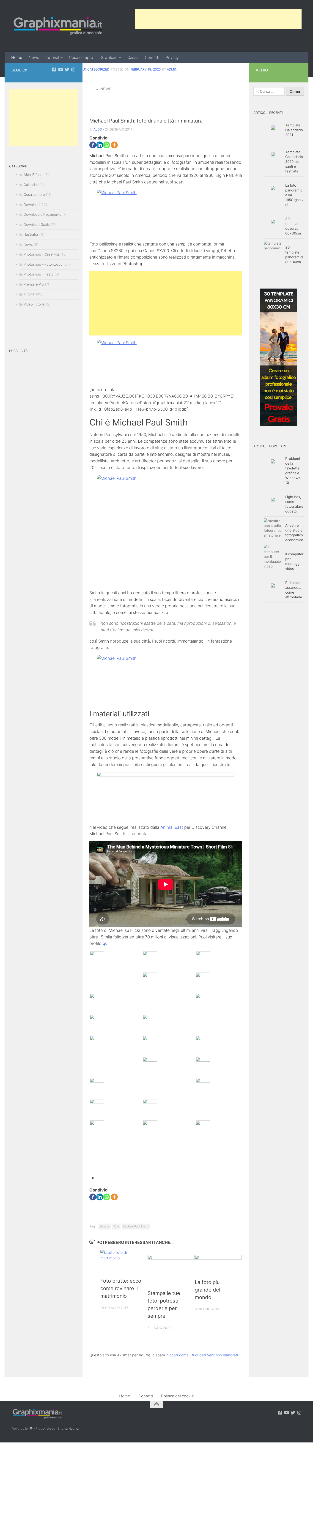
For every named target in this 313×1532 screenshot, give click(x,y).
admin (172, 69)
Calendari (31, 185)
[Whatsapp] (106, 145)
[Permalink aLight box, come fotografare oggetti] (273, 499)
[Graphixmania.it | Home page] (57, 26)
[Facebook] (92, 145)
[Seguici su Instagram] (73, 69)
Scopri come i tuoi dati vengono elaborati (202, 1355)
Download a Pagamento (42, 214)
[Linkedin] (99, 145)
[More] (114, 145)
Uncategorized (95, 69)
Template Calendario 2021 (294, 130)
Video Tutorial (34, 304)
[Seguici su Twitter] (67, 69)
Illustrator (31, 234)
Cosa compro (81, 57)
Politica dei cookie (177, 1396)
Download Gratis (37, 224)
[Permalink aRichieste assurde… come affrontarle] (273, 585)
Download (108, 57)
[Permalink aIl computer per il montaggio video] (273, 557)
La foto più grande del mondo (207, 1289)
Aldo (97, 129)
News (34, 57)
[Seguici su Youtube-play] (60, 69)
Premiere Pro (34, 284)
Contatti (152, 57)
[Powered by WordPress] (31, 1428)
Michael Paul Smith (135, 1226)
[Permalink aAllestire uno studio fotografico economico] (273, 528)
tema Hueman (70, 1428)
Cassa (132, 57)
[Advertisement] (218, 19)
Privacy (172, 57)
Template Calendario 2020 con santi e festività (294, 161)
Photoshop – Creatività (42, 254)
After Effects (34, 174)
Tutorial (52, 57)
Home (16, 57)
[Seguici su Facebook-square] (54, 69)
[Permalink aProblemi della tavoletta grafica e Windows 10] (273, 461)
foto (116, 1226)
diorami (105, 1226)
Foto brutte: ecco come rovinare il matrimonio (120, 1288)
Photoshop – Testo (39, 274)
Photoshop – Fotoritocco (43, 264)
